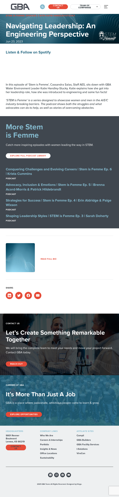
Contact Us (58, 6)
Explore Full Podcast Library (28, 155)
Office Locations (48, 453)
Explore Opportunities (24, 414)
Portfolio (44, 444)
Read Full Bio (49, 259)
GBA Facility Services (88, 444)
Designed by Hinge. (74, 484)
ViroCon (81, 453)
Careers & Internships (51, 440)
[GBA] (20, 7)
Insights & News (48, 449)
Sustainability (47, 457)
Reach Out (16, 364)
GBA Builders (84, 440)
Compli (80, 435)
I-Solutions (82, 449)
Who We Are (46, 435)
